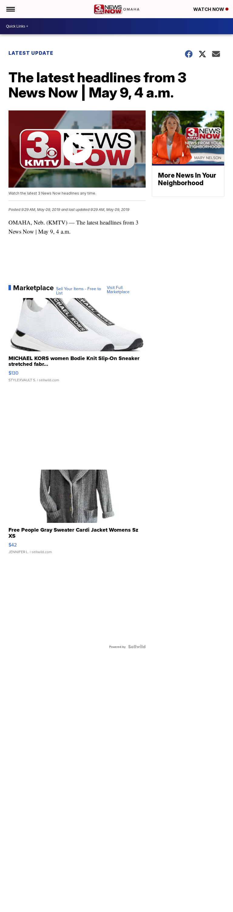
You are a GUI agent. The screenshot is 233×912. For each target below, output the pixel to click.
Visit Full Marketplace (118, 289)
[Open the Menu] (10, 9)
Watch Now (209, 9)
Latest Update (30, 53)
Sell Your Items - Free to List (78, 291)
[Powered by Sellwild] (137, 647)
